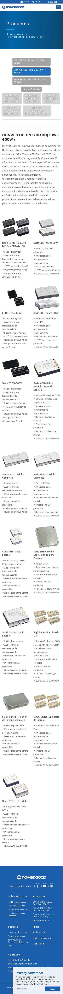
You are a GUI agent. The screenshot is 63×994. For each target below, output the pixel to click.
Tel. (19, 960)
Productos (22, 34)
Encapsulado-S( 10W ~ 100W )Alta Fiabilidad (32, 98)
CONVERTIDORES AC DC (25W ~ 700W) (29, 61)
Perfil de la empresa (17, 902)
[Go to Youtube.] (44, 886)
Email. (22, 964)
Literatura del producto (18, 932)
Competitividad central (18, 909)
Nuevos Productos (31, 89)
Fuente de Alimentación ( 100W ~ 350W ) (29, 80)
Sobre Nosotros (18, 896)
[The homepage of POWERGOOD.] (31, 877)
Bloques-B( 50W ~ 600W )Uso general (51, 98)
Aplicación (39, 932)
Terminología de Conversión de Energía (18, 941)
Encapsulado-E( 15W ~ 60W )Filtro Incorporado (12, 98)
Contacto (38, 943)
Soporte (13, 926)
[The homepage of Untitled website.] (13, 7)
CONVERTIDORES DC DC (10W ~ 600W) (29, 71)
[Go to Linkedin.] (51, 886)
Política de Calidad (16, 906)
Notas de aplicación (17, 936)
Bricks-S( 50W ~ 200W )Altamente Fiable (12, 111)
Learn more (21, 989)
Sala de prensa (42, 938)
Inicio (12, 34)
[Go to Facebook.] (37, 886)
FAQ (10, 946)
